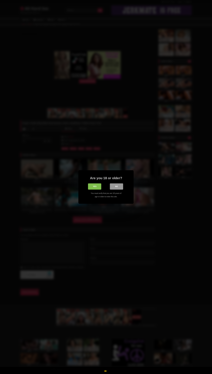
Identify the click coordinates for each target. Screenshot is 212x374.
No (116, 186)
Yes (95, 186)
